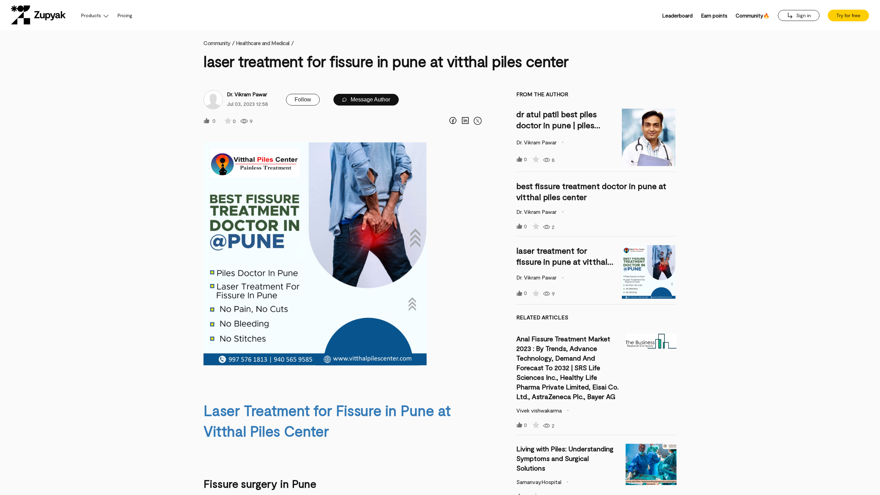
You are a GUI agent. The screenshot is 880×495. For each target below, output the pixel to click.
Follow (303, 99)
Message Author (369, 99)
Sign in (803, 15)
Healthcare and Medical (262, 43)
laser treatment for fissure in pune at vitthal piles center (561, 261)
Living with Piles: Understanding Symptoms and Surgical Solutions (565, 458)
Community (219, 43)
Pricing (125, 15)
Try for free (848, 15)
